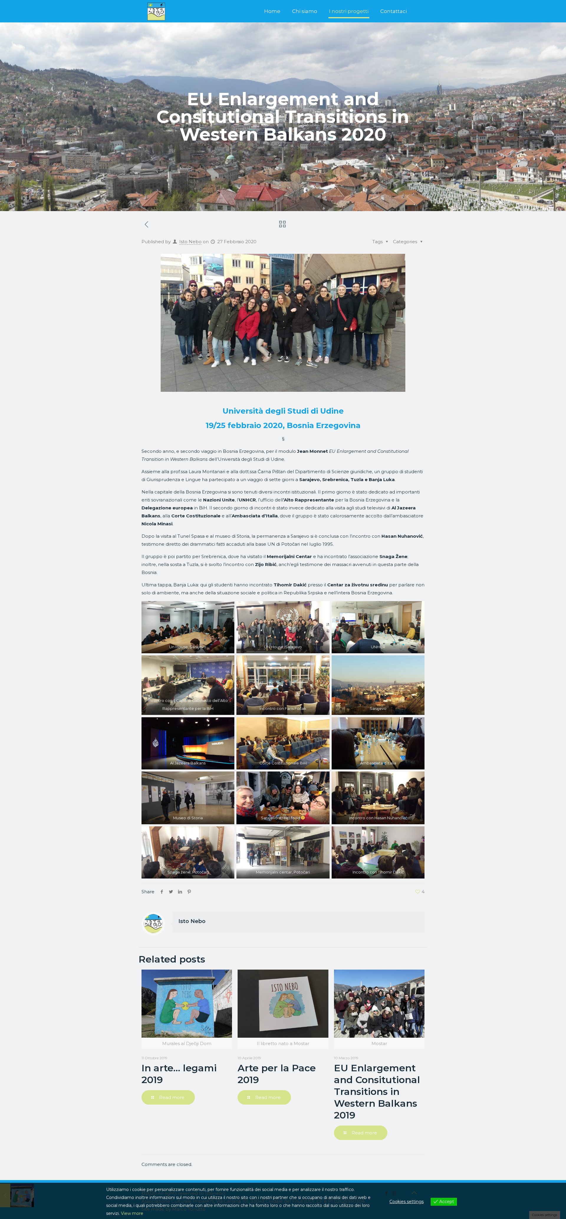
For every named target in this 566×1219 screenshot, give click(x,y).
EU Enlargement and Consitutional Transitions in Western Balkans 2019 (377, 1091)
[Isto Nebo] (156, 11)
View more (132, 1213)
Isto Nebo (190, 241)
